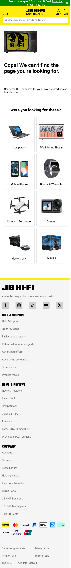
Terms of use (9, 555)
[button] (12, 12)
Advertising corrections (15, 359)
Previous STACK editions (16, 436)
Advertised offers (12, 351)
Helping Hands (10, 475)
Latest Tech (9, 398)
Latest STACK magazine (16, 429)
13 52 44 (39, 4)
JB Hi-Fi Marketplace (14, 506)
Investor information (13, 483)
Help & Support (10, 321)
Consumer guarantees (13, 548)
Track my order (10, 328)
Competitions (10, 406)
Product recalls (10, 375)
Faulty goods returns (14, 336)
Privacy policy (42, 548)
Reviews (7, 421)
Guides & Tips (10, 413)
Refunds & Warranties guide (18, 344)
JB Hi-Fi (14, 563)
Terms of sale (42, 555)
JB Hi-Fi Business (12, 498)
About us (7, 452)
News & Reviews (12, 390)
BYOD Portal (9, 491)
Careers (6, 460)
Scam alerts (9, 367)
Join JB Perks (10, 514)
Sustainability (10, 468)
